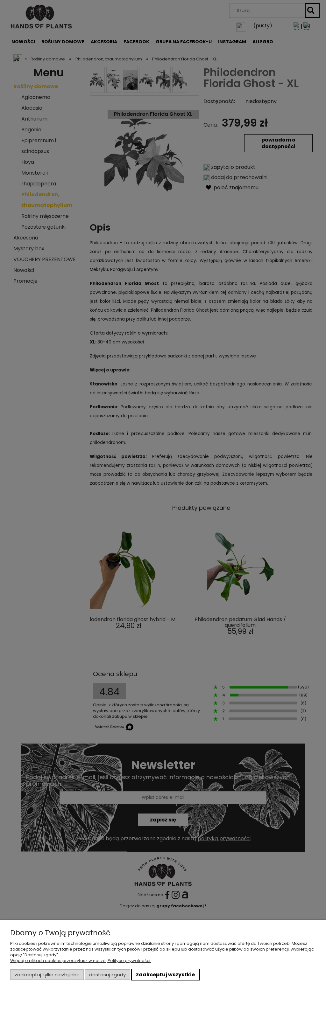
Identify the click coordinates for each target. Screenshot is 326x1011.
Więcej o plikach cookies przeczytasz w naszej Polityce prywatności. (80, 961)
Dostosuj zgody (107, 974)
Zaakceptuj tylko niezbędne (47, 974)
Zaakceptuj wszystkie (165, 974)
